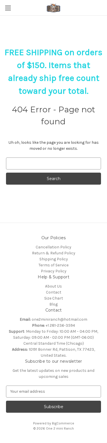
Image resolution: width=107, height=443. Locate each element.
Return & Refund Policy (53, 253)
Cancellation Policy (53, 247)
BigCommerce (63, 423)
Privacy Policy (53, 271)
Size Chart (53, 298)
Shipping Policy (53, 259)
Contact (53, 292)
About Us (53, 286)
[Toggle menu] (8, 8)
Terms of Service (53, 265)
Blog (53, 304)
